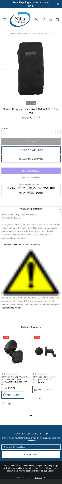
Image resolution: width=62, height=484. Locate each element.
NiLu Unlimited (20, 19)
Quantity (6, 128)
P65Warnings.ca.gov (11, 307)
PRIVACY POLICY (24, 478)
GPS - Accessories (9, 374)
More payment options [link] (31, 177)
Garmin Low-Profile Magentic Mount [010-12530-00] (44, 378)
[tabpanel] (15, 374)
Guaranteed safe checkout (31, 184)
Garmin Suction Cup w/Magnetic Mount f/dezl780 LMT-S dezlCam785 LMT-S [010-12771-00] (14, 381)
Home (13, 33)
